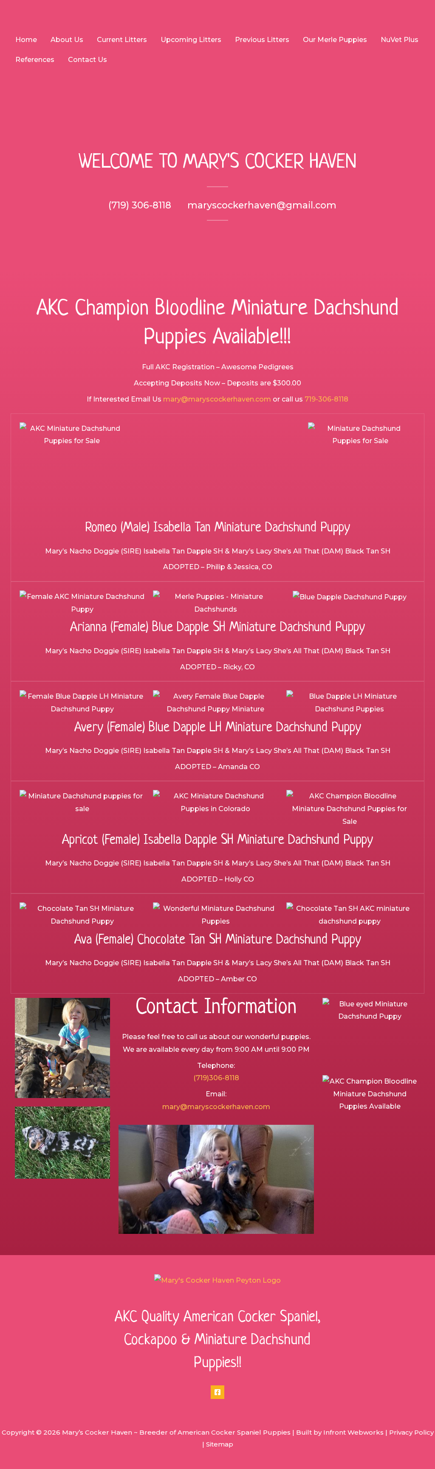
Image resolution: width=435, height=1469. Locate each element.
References (34, 60)
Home (26, 40)
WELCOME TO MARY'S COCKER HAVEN (217, 163)
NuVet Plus (399, 40)
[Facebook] (217, 1392)
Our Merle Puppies (335, 40)
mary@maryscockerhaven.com (217, 399)
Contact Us (87, 60)
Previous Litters (262, 40)
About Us (67, 40)
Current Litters (122, 40)
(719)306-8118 (216, 1078)
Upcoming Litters (191, 40)
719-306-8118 (326, 399)
